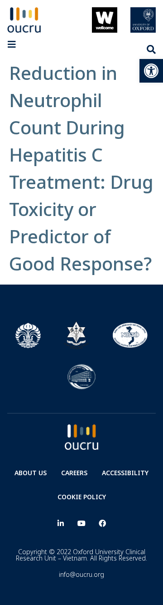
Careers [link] (74, 472)
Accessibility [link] (125, 472)
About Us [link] (30, 472)
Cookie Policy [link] (82, 496)
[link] (151, 71)
